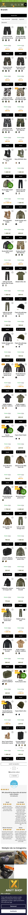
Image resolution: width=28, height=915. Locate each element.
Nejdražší (21, 19)
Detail (7, 53)
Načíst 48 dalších (14, 764)
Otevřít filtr (14, 15)
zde (11, 902)
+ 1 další (20, 747)
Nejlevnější (15, 19)
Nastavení (13, 906)
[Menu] (25, 4)
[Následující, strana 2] (14, 768)
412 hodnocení (14, 796)
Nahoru (14, 776)
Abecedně (4, 22)
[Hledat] (15, 4)
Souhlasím (13, 911)
